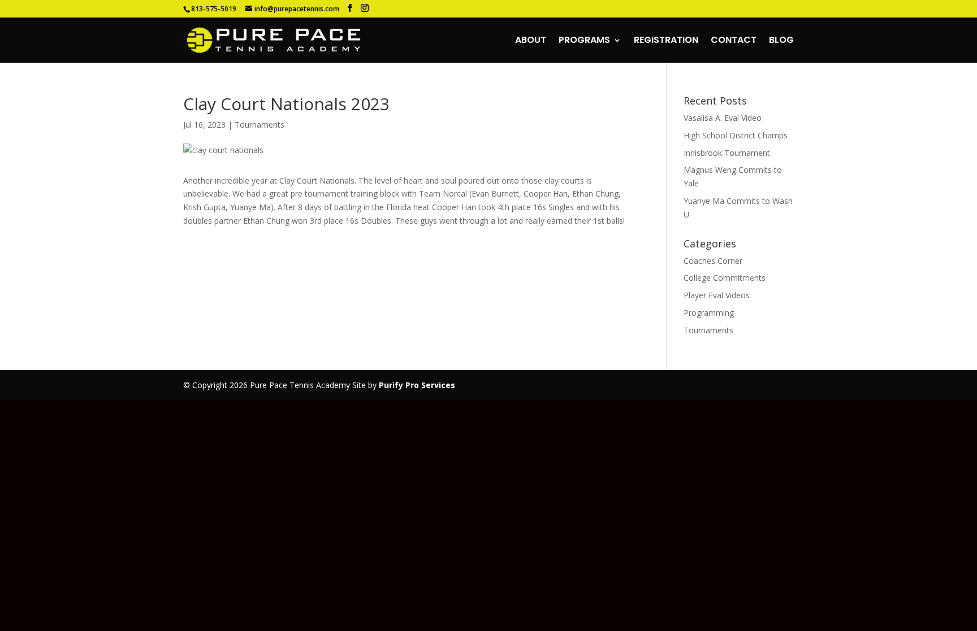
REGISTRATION (666, 41)
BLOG (781, 41)
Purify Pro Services (417, 385)
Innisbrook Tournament (727, 152)
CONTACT (733, 41)
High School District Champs (736, 135)
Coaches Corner (713, 260)
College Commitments (725, 277)
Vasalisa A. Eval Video (723, 117)
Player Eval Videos (717, 295)
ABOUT (530, 41)
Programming (709, 312)
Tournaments (259, 124)
